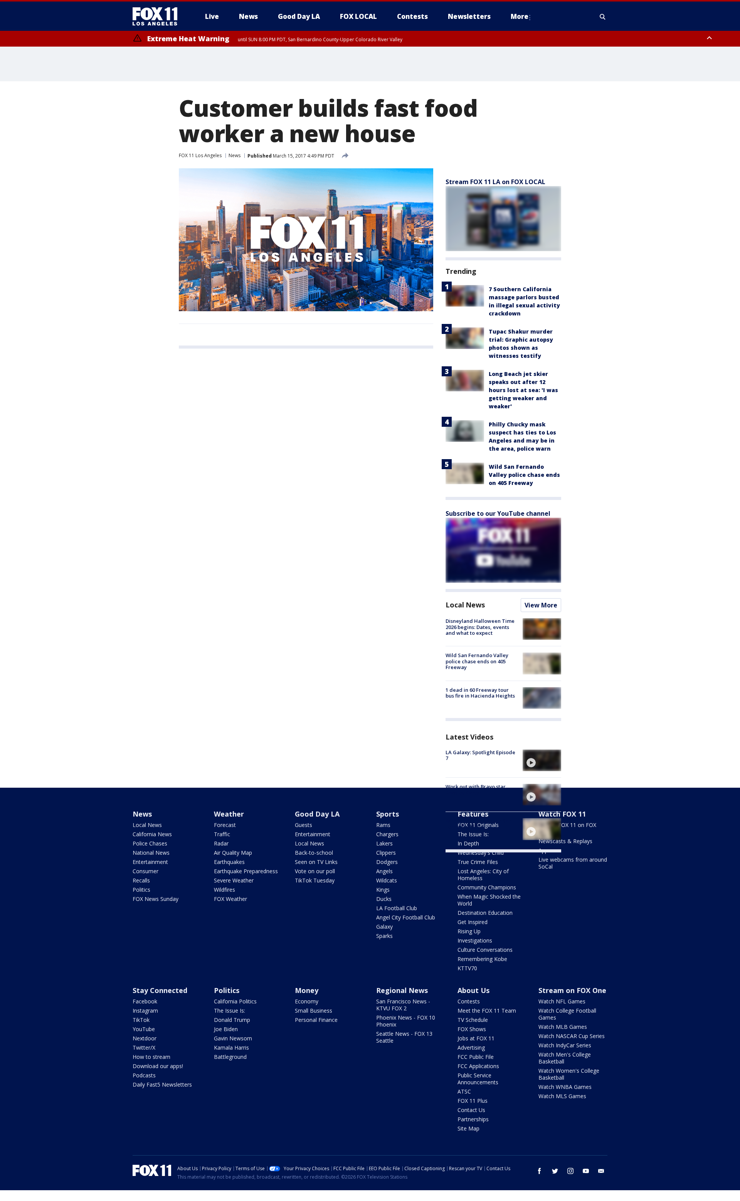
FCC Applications (478, 1066)
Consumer (145, 871)
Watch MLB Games (562, 1026)
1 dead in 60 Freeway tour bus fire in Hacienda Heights (480, 692)
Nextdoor (144, 1038)
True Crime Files (477, 862)
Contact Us (471, 1110)
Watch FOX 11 (562, 814)
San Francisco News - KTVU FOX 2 (403, 1005)
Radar (221, 843)
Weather (229, 814)
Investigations (474, 940)
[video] (542, 760)
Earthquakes (229, 862)
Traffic (222, 834)
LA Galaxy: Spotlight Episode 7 (480, 755)
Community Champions (486, 887)
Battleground (230, 1056)
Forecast (225, 825)
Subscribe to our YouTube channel (498, 513)
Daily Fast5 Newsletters (162, 1084)
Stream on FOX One (572, 990)
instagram (570, 1171)
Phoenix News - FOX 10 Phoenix (405, 1021)
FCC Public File (475, 1056)
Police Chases (150, 843)
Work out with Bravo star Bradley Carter (476, 789)
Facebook (145, 1001)
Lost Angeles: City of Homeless (483, 874)
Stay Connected (160, 990)
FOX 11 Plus (472, 1100)
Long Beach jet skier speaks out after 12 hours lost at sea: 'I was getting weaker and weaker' (523, 390)
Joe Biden (226, 1029)
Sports (387, 814)
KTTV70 (467, 968)
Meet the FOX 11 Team (486, 1010)
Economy (306, 1001)
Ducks (384, 898)
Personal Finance (316, 1019)
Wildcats (386, 880)
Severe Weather (234, 880)
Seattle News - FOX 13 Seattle (404, 1037)
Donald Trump (232, 1019)
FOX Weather (230, 898)
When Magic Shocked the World (489, 900)
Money (306, 990)
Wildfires (224, 889)
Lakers (384, 843)
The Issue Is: (229, 1010)
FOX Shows (471, 1029)
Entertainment (150, 862)
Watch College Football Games (567, 1014)
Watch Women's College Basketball (568, 1074)
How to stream (151, 1056)
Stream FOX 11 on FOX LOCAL (567, 828)
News (234, 155)
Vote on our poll (315, 871)
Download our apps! (158, 1066)
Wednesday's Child (480, 852)
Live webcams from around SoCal (572, 863)
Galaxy (384, 926)
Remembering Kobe (482, 959)
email (601, 1171)
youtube (586, 1171)
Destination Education (485, 912)
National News (151, 852)
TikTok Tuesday (315, 880)
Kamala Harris (231, 1047)
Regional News (402, 990)
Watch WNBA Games (565, 1086)
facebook (539, 1171)
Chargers (387, 834)
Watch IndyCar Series (564, 1045)
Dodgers (387, 862)
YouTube (144, 1029)
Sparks (384, 935)
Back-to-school (314, 852)
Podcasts (144, 1075)
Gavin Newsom (233, 1038)
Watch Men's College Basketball (564, 1058)
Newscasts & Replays (565, 841)
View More (541, 605)
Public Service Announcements (477, 1079)
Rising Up (469, 931)
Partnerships (473, 1119)
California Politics (235, 1001)
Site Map (468, 1128)
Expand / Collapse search (602, 16)
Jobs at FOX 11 (475, 1038)
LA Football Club (396, 908)
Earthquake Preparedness (246, 871)
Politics (141, 889)
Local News (465, 604)
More (519, 16)
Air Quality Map (233, 852)
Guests (303, 825)
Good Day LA (317, 814)
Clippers (386, 852)
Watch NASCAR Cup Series (571, 1036)
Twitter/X (144, 1047)
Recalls (141, 880)
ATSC (464, 1091)
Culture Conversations (485, 949)
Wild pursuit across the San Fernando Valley (479, 823)
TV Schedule (472, 1019)
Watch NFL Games (561, 1001)
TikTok (141, 1019)
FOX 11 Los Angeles (200, 155)
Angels (384, 871)
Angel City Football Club (405, 917)
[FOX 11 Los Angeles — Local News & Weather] (158, 16)
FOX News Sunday (155, 898)
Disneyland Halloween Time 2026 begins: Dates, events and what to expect (480, 626)
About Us (473, 990)
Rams (383, 825)
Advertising (471, 1047)
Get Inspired (472, 922)
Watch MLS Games (562, 1096)
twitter (555, 1171)
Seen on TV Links (316, 862)
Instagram (145, 1010)
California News (152, 834)
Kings (383, 889)
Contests (468, 1001)
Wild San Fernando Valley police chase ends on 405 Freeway (524, 474)
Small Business (313, 1010)
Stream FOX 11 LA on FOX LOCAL (495, 182)
